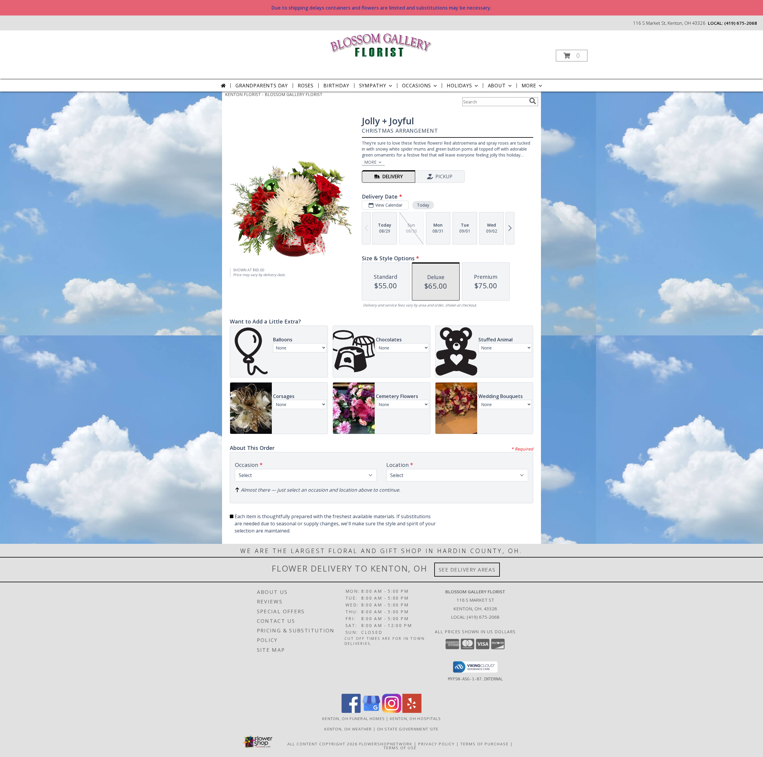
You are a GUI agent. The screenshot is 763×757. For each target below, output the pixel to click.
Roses (306, 85)
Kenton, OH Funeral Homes (353, 718)
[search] (533, 101)
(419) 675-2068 (740, 23)
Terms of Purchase (484, 744)
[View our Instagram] (391, 711)
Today (423, 205)
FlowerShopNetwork (385, 744)
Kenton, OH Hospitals (415, 718)
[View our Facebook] (351, 711)
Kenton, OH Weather (348, 729)
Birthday (336, 85)
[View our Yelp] (411, 711)
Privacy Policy (436, 744)
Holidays (459, 85)
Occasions (416, 85)
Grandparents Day (261, 85)
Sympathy (372, 85)
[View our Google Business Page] (371, 711)
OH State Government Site (408, 729)
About (497, 85)
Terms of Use (400, 747)
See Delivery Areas (467, 569)
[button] (571, 55)
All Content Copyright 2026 (322, 744)
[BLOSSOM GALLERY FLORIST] (381, 44)
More (529, 85)
